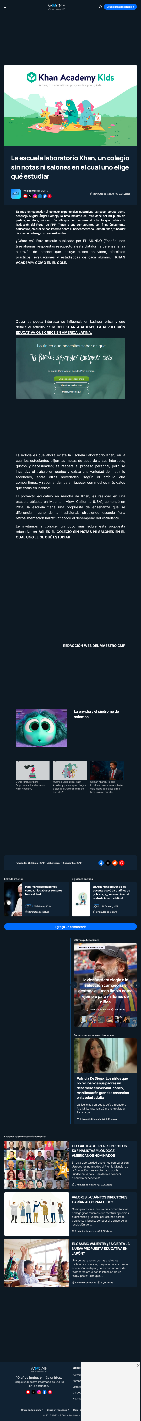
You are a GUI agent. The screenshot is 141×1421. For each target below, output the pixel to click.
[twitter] (30, 196)
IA (95, 947)
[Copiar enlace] (121, 862)
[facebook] (44, 196)
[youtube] (25, 196)
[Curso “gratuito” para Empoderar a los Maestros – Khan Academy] (33, 770)
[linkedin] (39, 196)
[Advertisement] (70, 38)
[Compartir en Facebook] (101, 862)
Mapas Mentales (110, 947)
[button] (6, 7)
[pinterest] (49, 196)
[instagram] (35, 196)
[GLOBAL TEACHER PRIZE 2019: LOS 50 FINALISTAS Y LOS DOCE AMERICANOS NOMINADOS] (36, 1165)
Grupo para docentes (119, 7)
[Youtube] (28, 1392)
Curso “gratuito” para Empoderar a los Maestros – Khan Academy (30, 785)
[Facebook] (44, 1392)
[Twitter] (33, 1392)
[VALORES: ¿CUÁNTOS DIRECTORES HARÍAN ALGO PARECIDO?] (36, 1214)
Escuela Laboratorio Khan (93, 455)
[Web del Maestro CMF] (16, 194)
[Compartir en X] (108, 862)
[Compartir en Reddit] (114, 862)
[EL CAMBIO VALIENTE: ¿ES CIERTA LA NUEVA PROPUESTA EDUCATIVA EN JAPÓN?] (36, 1263)
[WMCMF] (50, 1392)
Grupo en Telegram (31, 1410)
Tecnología (99, 952)
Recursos (83, 952)
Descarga (83, 947)
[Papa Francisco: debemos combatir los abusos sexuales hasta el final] (13, 899)
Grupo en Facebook (57, 1410)
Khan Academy (29, 233)
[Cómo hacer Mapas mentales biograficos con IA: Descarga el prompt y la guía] (105, 985)
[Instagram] (39, 1392)
